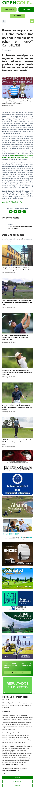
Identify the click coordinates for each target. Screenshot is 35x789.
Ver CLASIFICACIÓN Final (13, 202)
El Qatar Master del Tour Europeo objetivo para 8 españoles (20, 227)
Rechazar (17, 785)
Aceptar (17, 777)
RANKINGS (17, 16)
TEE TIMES (26, 9)
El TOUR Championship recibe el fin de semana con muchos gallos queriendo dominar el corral (15, 337)
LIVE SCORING (9, 9)
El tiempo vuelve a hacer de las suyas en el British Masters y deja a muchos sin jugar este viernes (17, 407)
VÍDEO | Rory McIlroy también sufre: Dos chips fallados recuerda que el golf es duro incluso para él (17, 442)
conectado (20, 239)
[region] (17, 741)
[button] (4, 21)
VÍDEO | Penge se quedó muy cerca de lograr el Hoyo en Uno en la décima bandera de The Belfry (17, 303)
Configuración (17, 781)
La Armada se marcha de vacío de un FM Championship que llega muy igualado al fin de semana (17, 372)
